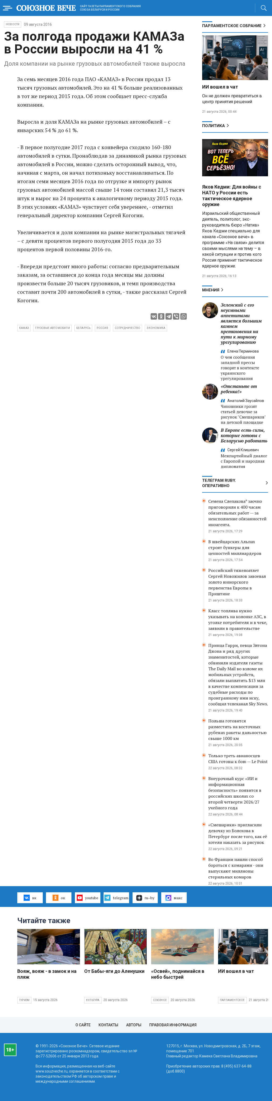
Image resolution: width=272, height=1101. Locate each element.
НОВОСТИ (12, 24)
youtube (91, 897)
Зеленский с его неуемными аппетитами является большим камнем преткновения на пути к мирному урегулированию (241, 323)
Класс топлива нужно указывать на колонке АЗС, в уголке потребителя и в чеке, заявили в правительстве (237, 619)
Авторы (133, 1025)
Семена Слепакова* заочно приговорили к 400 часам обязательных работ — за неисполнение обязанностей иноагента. (237, 513)
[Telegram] (168, 316)
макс (178, 897)
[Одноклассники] (161, 316)
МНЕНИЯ (210, 290)
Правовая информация (173, 1025)
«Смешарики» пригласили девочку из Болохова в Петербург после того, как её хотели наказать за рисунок (237, 833)
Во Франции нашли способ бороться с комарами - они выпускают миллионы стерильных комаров (235, 868)
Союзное (160, 1000)
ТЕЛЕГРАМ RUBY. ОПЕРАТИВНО (219, 483)
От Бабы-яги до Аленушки (114, 971)
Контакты (108, 1025)
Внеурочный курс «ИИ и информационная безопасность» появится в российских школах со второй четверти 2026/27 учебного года (234, 793)
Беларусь (83, 327)
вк (34, 897)
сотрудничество (128, 327)
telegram (120, 897)
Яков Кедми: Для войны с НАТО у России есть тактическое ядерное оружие (231, 195)
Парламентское (232, 1000)
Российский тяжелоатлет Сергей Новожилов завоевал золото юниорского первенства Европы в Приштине (237, 582)
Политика (213, 125)
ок (63, 897)
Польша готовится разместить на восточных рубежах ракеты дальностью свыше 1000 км (237, 729)
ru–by (149, 897)
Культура (93, 1000)
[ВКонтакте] (154, 316)
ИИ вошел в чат (220, 87)
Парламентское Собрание (232, 25)
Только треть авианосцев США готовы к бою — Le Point (238, 758)
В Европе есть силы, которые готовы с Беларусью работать (244, 435)
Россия (102, 327)
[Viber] (176, 316)
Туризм (24, 1000)
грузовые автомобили (52, 327)
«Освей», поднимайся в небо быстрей (177, 974)
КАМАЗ (24, 327)
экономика (156, 327)
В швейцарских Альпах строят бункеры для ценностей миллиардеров (234, 547)
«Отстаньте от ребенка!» (239, 389)
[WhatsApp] (183, 316)
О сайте (83, 1025)
